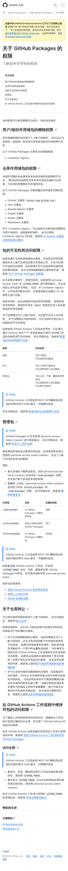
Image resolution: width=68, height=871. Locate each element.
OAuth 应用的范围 (18, 598)
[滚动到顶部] (61, 864)
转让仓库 (21, 620)
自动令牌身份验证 (36, 797)
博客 (5, 859)
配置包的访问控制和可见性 (44, 411)
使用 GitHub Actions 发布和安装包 (28, 589)
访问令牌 (9, 748)
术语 (28, 856)
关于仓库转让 (14, 609)
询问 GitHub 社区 (14, 824)
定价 (49, 856)
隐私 (35, 856)
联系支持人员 (12, 828)
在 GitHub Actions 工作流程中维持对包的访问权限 (33, 707)
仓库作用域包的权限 (20, 168)
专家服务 (58, 856)
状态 (42, 856)
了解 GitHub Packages (40, 12)
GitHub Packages (17, 12)
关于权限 (59, 12)
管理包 (8, 422)
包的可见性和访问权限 (21, 250)
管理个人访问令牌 (22, 443)
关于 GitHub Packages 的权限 (25, 273)
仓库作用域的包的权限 (40, 694)
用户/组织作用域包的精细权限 (28, 129)
